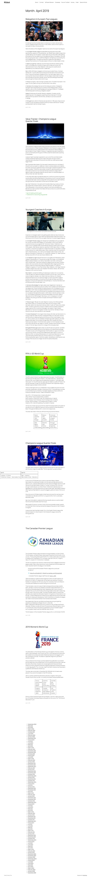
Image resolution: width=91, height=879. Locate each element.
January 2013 (31, 796)
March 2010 (31, 849)
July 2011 (30, 824)
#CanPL (45, 573)
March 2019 (31, 747)
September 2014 (32, 782)
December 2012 (32, 797)
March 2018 (31, 758)
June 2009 (30, 863)
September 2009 (32, 858)
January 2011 (31, 833)
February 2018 (31, 760)
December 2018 (32, 750)
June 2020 (30, 733)
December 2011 (32, 816)
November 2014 (32, 779)
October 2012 (31, 800)
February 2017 (31, 768)
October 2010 (31, 838)
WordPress (85, 875)
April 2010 (30, 847)
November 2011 (32, 818)
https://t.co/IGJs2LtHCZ (36, 573)
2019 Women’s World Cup (37, 627)
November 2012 (32, 799)
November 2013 (32, 790)
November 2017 (32, 764)
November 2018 (32, 752)
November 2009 (32, 855)
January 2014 (31, 786)
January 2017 (31, 769)
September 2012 (32, 802)
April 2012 (30, 810)
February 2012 (31, 813)
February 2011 (31, 832)
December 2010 (32, 835)
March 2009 (31, 868)
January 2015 (31, 777)
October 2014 (31, 780)
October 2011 (31, 819)
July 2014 (30, 785)
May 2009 (30, 865)
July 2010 (30, 843)
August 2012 (31, 804)
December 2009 (32, 854)
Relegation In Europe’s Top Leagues (41, 19)
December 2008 (32, 872)
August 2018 (31, 755)
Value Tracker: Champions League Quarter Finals (41, 120)
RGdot (7, 2)
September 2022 (32, 724)
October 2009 (31, 857)
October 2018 (31, 754)
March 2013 (31, 793)
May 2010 (30, 846)
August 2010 (31, 841)
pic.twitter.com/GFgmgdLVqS (54, 573)
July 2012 (30, 805)
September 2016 (32, 775)
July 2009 (30, 861)
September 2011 (32, 821)
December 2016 (32, 771)
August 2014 (31, 783)
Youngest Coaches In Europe (39, 209)
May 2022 (30, 725)
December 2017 (32, 763)
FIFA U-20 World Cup (35, 353)
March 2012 (31, 811)
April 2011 (30, 829)
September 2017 (32, 766)
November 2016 (32, 772)
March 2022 (31, 729)
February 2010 (31, 851)
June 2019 (30, 743)
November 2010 (32, 836)
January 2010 (31, 852)
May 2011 (30, 827)
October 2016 (31, 774)
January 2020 (31, 736)
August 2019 (31, 739)
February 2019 (31, 749)
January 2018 (31, 761)
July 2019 (30, 741)
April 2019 (30, 746)
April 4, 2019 (53, 576)
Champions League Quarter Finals (41, 443)
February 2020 (31, 735)
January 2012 (31, 815)
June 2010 (30, 844)
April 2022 (30, 727)
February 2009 (31, 869)
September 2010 (32, 840)
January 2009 (31, 871)
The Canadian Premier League (39, 528)
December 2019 (32, 738)
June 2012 (30, 807)
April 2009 (30, 866)
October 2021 (31, 732)
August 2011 (31, 822)
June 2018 (30, 757)
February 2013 (31, 794)
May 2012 (30, 808)
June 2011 (30, 826)
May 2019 (30, 744)
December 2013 (32, 788)
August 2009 (31, 860)
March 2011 (31, 830)
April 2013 (30, 791)
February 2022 (31, 730)
